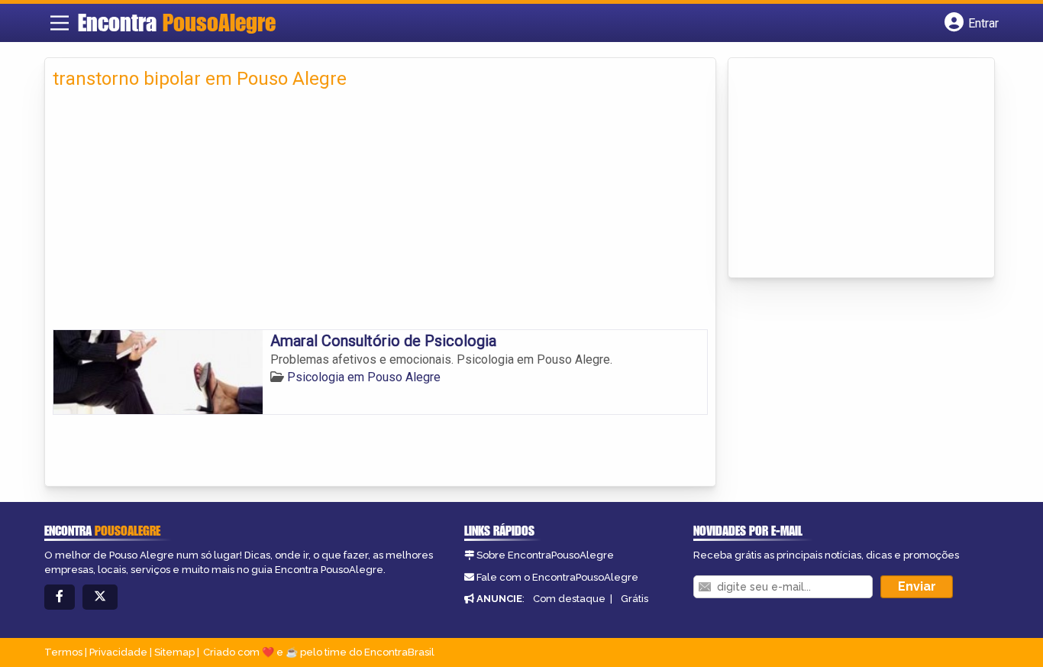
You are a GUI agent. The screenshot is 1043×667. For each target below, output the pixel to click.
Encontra (177, 22)
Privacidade (118, 652)
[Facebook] (59, 597)
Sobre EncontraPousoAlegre (545, 555)
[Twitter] (100, 597)
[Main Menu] (59, 23)
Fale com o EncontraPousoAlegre (557, 577)
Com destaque (569, 598)
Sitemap (174, 652)
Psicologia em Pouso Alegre (364, 377)
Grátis (634, 598)
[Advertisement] (380, 215)
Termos (63, 652)
